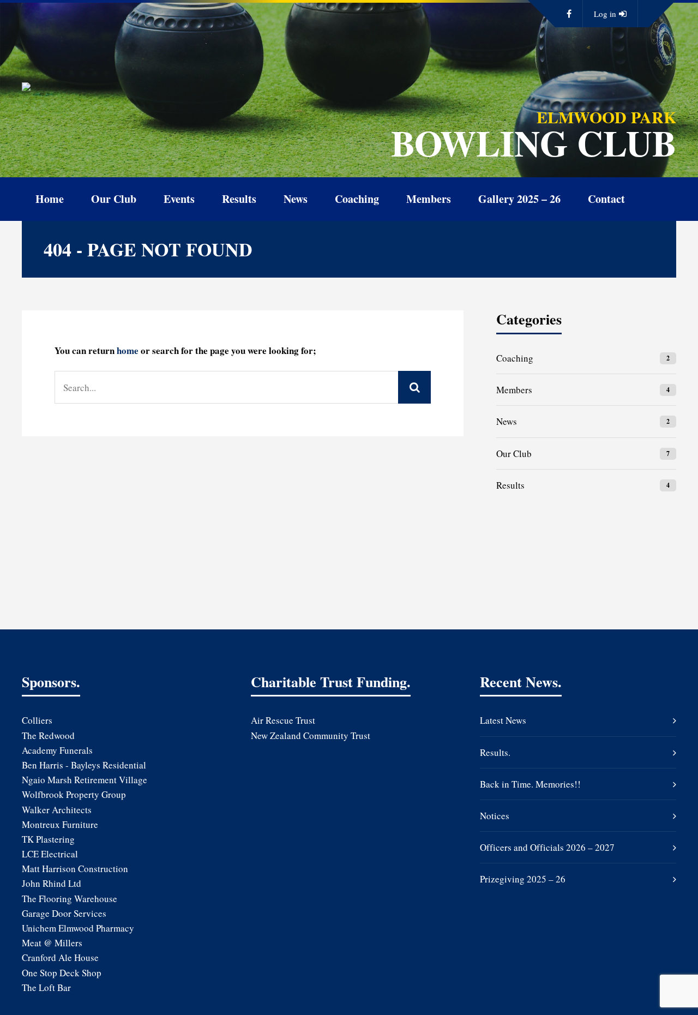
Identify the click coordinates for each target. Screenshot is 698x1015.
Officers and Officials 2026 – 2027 (547, 847)
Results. (495, 752)
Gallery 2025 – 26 (519, 199)
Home (49, 199)
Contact (606, 199)
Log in (605, 13)
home (128, 350)
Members (428, 199)
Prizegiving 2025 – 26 (522, 879)
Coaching (357, 199)
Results (239, 199)
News (296, 199)
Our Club (113, 199)
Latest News (503, 720)
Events (179, 199)
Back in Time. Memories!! (530, 784)
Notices (494, 815)
